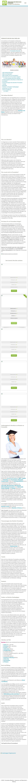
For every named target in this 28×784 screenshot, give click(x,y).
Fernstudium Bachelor (15, 51)
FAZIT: (6, 91)
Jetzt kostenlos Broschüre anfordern (12, 78)
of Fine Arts (6, 659)
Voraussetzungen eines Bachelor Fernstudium (12, 82)
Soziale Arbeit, (4, 481)
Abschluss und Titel (7, 88)
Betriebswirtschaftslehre (12, 478)
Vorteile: (4, 84)
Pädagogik (20, 479)
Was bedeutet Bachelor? (7, 72)
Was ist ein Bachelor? (7, 74)
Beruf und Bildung (6, 89)
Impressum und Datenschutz (21, 780)
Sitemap (14, 781)
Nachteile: (4, 85)
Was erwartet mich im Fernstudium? (10, 75)
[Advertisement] (14, 21)
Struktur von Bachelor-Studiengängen (10, 86)
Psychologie (14, 479)
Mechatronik (18, 485)
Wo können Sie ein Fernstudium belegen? (11, 76)
